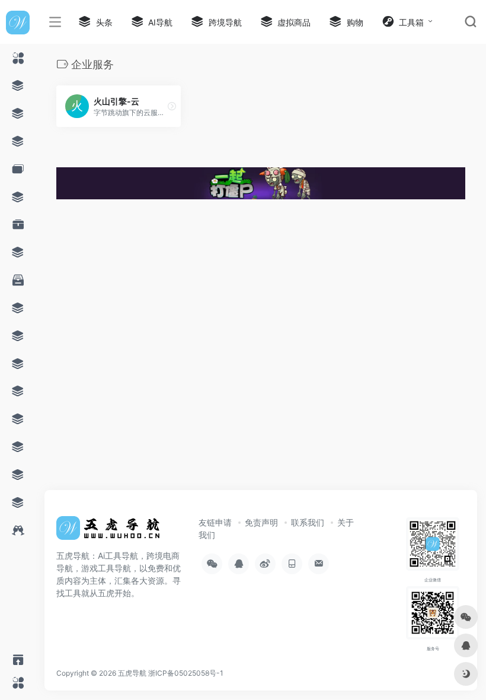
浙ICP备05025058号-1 (185, 673)
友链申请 (215, 522)
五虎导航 (132, 673)
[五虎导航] (109, 531)
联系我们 (307, 522)
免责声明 (261, 522)
